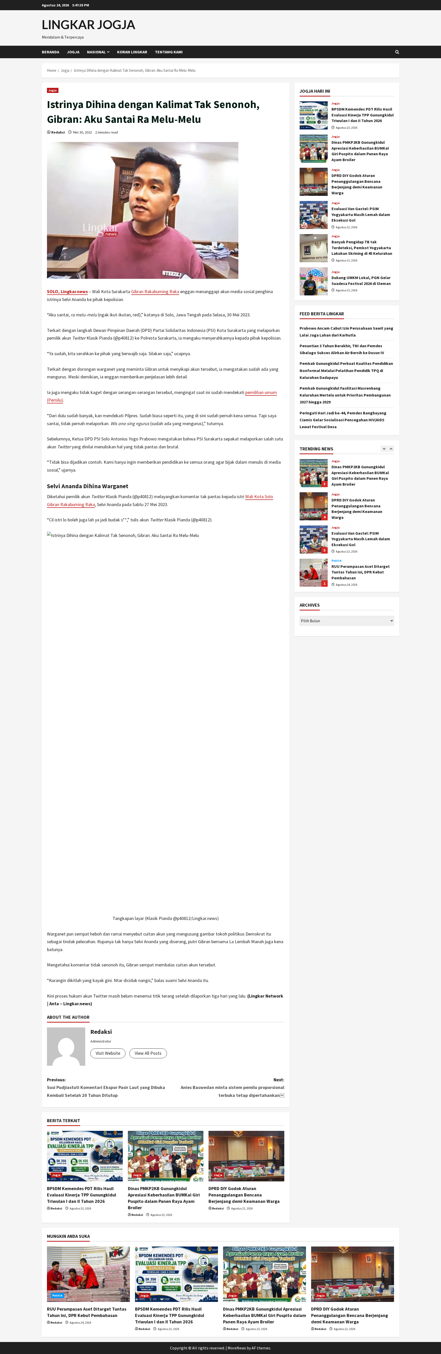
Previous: (106, 1087)
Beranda (50, 51)
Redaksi (58, 132)
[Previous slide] (384, 449)
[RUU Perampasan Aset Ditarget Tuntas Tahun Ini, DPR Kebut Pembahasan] (88, 1274)
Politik (337, 560)
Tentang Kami (169, 51)
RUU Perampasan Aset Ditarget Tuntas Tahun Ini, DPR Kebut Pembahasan (314, 573)
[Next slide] (391, 449)
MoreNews (237, 1347)
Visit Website (108, 1053)
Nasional (96, 51)
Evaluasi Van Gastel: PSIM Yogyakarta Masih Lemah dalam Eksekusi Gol (314, 215)
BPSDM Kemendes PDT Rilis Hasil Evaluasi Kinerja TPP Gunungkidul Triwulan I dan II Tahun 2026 (81, 1194)
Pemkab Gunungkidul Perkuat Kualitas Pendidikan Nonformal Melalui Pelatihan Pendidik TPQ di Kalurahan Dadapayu (346, 370)
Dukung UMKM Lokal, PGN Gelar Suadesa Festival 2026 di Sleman (314, 281)
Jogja (73, 51)
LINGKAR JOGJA (88, 24)
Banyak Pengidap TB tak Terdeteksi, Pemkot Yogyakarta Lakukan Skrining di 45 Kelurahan (314, 248)
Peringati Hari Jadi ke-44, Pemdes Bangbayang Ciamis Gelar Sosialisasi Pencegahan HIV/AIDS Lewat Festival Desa (343, 419)
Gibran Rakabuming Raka (155, 291)
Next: (232, 1087)
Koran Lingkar (132, 51)
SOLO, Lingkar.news (67, 291)
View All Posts (148, 1053)
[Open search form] (397, 52)
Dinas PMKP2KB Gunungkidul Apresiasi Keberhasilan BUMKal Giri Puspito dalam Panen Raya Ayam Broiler (314, 149)
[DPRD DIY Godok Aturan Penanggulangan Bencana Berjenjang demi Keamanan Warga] (246, 1156)
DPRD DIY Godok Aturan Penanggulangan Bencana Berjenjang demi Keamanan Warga (244, 1194)
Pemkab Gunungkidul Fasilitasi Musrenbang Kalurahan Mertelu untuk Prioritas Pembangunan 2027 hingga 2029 (345, 395)
